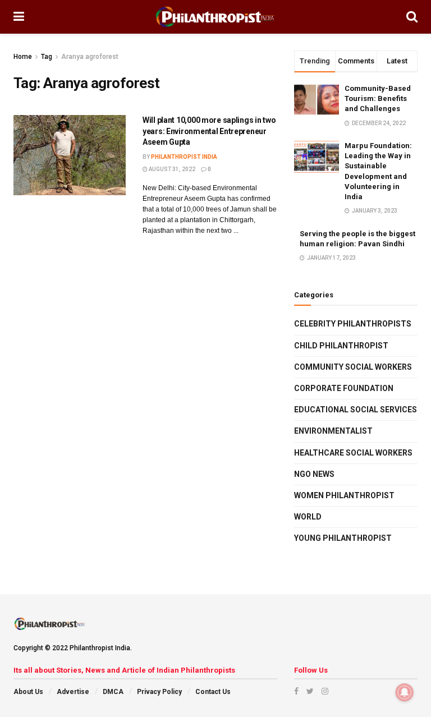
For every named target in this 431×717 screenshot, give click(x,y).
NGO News (314, 474)
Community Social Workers (353, 366)
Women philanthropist (344, 495)
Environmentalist (333, 430)
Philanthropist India (184, 157)
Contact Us (213, 692)
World (308, 516)
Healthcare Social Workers (353, 452)
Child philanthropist (341, 345)
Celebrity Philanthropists (352, 323)
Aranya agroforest (89, 57)
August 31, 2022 (171, 169)
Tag (46, 57)
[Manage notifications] (405, 692)
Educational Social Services (355, 409)
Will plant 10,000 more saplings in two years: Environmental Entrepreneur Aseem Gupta (209, 131)
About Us (28, 692)
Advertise (73, 692)
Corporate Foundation (343, 388)
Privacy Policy (159, 692)
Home (22, 57)
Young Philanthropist (343, 538)
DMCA (113, 692)
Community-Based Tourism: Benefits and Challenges (378, 98)
